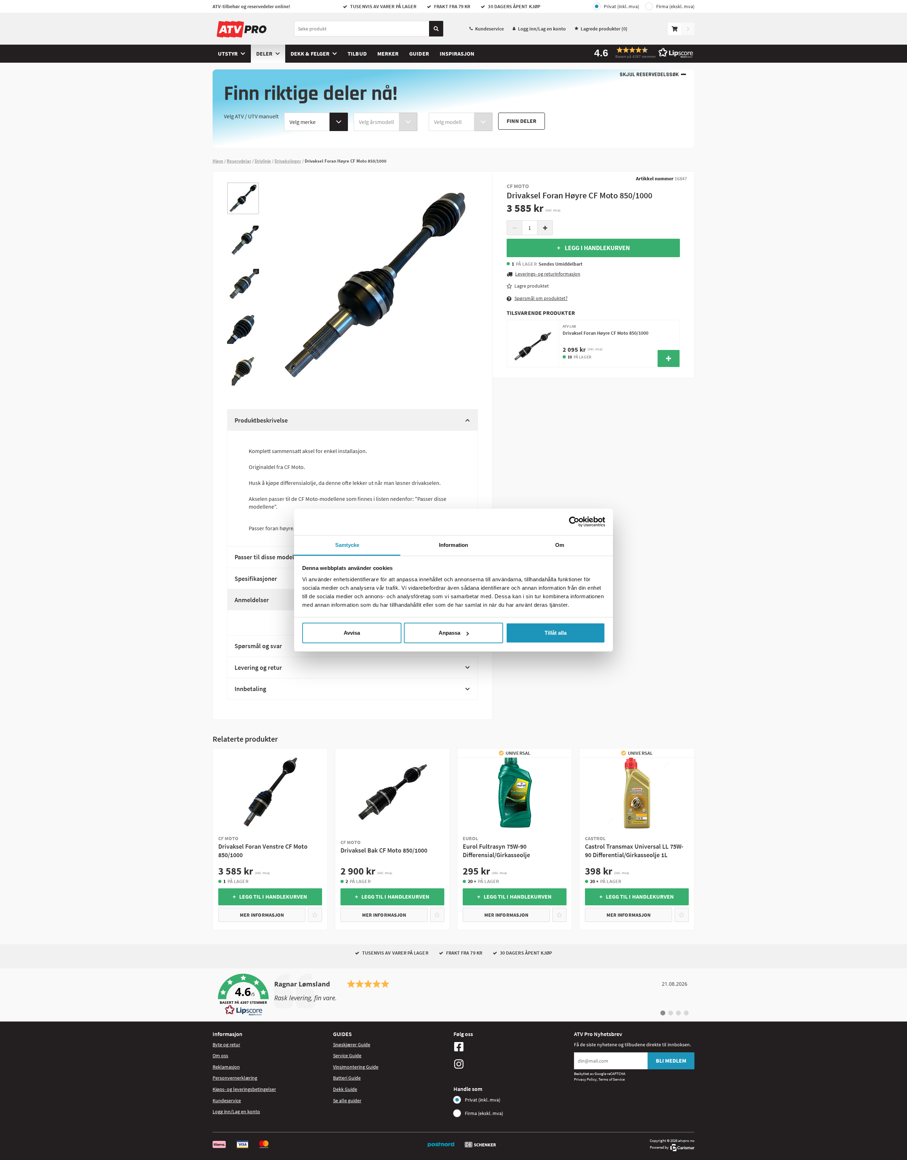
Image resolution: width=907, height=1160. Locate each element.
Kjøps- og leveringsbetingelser (244, 1089)
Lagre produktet (531, 286)
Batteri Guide (347, 1078)
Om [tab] (559, 545)
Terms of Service (611, 1079)
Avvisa (352, 633)
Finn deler (521, 120)
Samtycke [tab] (347, 545)
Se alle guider (347, 1100)
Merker (388, 53)
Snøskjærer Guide (351, 1044)
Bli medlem (671, 1060)
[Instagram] (512, 1064)
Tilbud (357, 53)
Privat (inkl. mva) (621, 6)
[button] (641, 53)
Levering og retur (258, 667)
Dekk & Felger (310, 53)
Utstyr (228, 53)
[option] (243, 198)
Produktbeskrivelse (261, 420)
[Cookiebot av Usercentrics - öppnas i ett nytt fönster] (574, 521)
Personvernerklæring (235, 1078)
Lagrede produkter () (604, 29)
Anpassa (449, 633)
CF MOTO (518, 185)
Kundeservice (489, 29)
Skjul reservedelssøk (649, 74)
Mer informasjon (262, 915)
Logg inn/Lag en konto (542, 29)
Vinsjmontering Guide (355, 1067)
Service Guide (347, 1055)
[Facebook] (512, 1046)
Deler (264, 53)
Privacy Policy (585, 1079)
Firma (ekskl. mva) (675, 6)
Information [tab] (453, 545)
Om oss (220, 1055)
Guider (419, 53)
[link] (453, 995)
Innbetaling (250, 689)
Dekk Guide (345, 1089)
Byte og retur (226, 1044)
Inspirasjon (457, 53)
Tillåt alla (556, 633)
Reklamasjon (226, 1067)
